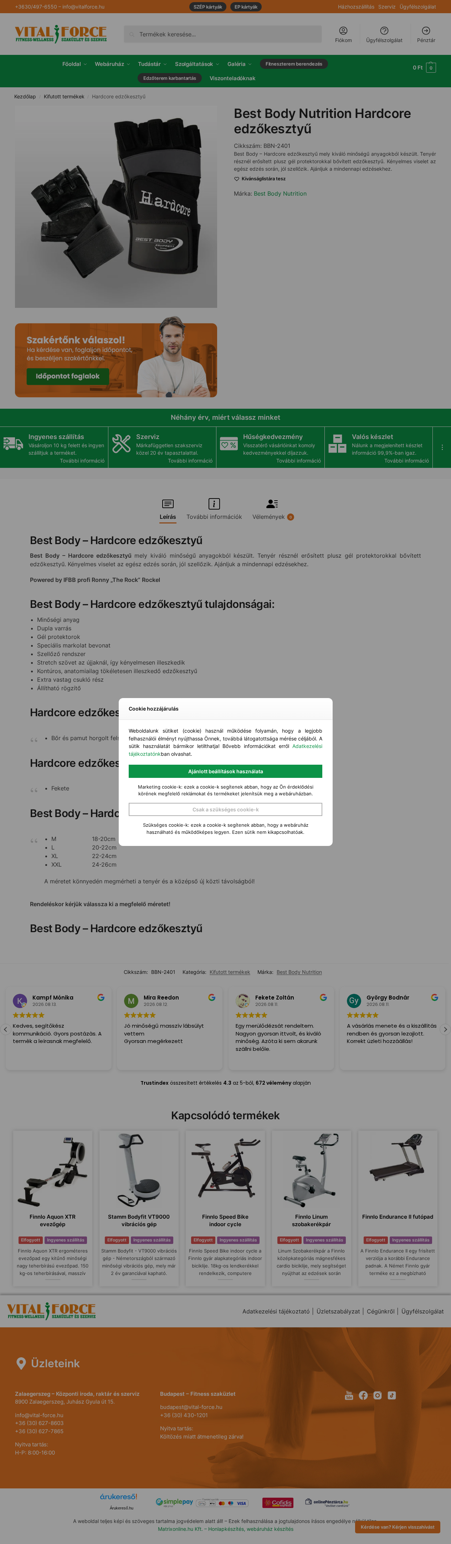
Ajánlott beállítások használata (225, 771)
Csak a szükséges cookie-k (226, 809)
